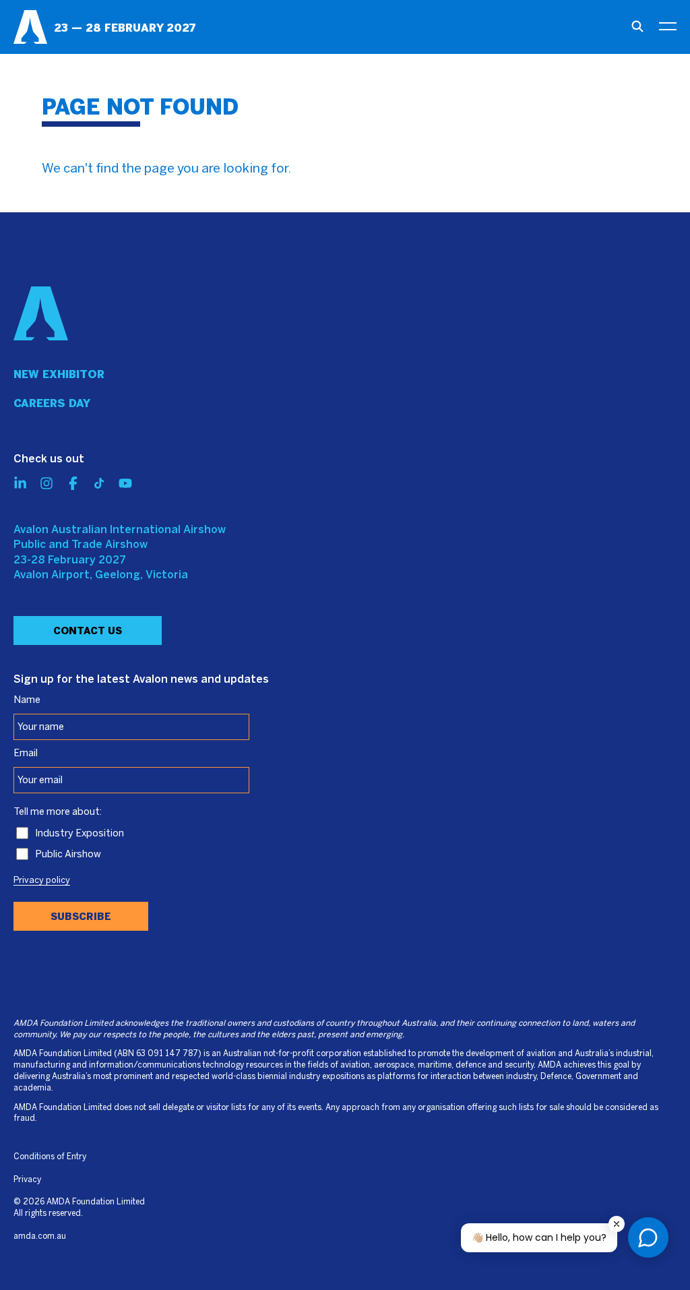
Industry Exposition (79, 833)
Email (25, 753)
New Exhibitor (58, 374)
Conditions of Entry (49, 1157)
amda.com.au (39, 1236)
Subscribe (81, 917)
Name (26, 700)
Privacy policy (41, 881)
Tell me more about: (57, 812)
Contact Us (87, 631)
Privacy (27, 1180)
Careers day (51, 403)
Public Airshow (68, 854)
